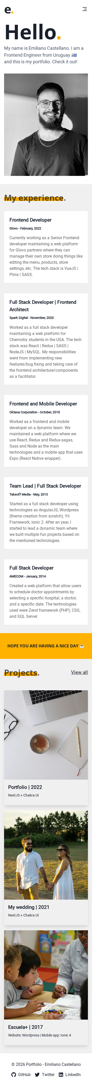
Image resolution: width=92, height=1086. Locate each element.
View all (79, 672)
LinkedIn (73, 1074)
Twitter (48, 1074)
